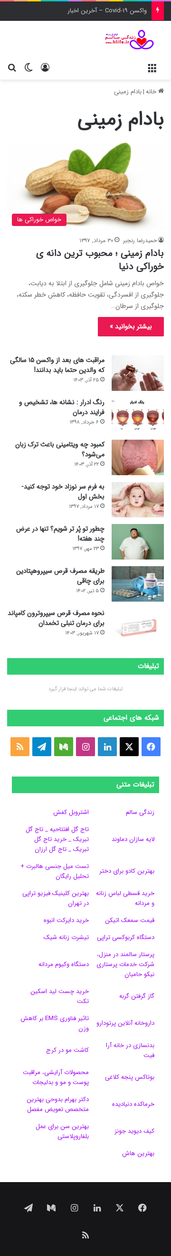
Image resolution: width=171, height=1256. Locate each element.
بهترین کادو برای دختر (126, 871)
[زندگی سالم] (126, 39)
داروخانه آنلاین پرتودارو (125, 1023)
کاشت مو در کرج (67, 1050)
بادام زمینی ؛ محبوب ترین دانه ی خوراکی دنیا (100, 260)
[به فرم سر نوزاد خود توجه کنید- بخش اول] (138, 499)
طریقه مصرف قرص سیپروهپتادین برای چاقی (60, 576)
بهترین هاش (138, 1153)
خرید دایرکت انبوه (66, 920)
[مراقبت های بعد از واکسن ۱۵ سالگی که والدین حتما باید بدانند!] (138, 373)
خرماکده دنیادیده (133, 1104)
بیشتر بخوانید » (131, 326)
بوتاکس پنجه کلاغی (129, 1077)
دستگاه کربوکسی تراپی (125, 937)
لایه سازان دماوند (133, 839)
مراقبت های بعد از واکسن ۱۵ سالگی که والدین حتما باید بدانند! (57, 365)
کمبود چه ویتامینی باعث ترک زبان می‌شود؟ (59, 449)
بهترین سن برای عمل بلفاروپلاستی (62, 1131)
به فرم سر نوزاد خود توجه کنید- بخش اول (62, 491)
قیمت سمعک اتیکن (129, 920)
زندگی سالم (140, 812)
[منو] (152, 68)
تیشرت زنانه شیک (66, 937)
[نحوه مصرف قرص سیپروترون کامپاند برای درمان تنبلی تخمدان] (138, 626)
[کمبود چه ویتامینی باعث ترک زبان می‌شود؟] (138, 457)
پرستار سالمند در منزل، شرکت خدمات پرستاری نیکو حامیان (125, 964)
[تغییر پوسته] (28, 68)
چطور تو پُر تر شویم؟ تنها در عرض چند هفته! (60, 534)
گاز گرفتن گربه (136, 996)
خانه (152, 92)
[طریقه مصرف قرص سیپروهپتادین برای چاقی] (138, 584)
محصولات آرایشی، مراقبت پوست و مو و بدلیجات (56, 1077)
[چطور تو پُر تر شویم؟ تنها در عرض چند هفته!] (138, 542)
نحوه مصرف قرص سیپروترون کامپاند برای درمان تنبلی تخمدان (56, 618)
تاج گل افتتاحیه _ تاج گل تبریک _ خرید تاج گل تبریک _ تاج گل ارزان (57, 839)
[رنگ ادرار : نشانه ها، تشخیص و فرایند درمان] (138, 415)
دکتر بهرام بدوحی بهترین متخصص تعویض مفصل (58, 1104)
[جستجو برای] (12, 68)
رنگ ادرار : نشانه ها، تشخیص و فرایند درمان (61, 407)
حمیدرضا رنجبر (140, 240)
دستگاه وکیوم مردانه (63, 964)
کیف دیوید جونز (134, 1131)
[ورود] (45, 68)
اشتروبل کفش (71, 812)
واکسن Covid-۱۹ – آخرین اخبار (107, 11)
